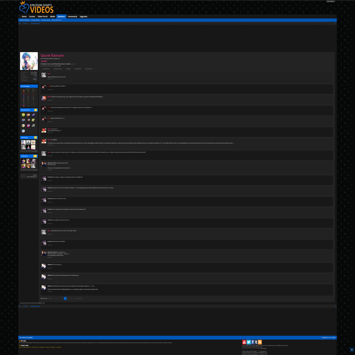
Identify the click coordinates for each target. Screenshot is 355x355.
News (20, 347)
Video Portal (42, 16)
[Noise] (33, 142)
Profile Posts (46, 69)
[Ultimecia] (33, 161)
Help (333, 338)
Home (24, 16)
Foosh (49, 177)
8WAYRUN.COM (41, 303)
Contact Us (326, 338)
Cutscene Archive (27, 347)
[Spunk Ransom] (23, 142)
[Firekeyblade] (28, 166)
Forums (32, 16)
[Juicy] (28, 161)
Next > (80, 298)
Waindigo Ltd (263, 351)
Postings (68, 69)
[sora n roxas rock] (23, 161)
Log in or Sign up (330, 1)
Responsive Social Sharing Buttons (250, 354)
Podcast (48, 347)
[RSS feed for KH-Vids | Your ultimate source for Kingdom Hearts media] (260, 342)
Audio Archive (35, 347)
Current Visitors (35, 20)
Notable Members (25, 20)
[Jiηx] (28, 147)
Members (61, 16)
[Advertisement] (177, 39)
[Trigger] (33, 147)
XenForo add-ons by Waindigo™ (249, 351)
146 (77, 298)
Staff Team (53, 347)
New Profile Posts (57, 20)
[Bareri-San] (23, 166)
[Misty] (28, 142)
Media (52, 16)
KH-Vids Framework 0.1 (252, 347)
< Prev (49, 298)
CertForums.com (264, 354)
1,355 (35, 77)
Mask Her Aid (51, 163)
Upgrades (83, 16)
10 (35, 110)
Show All (35, 151)
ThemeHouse (263, 348)
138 (35, 156)
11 (71, 298)
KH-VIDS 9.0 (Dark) (26, 338)
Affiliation (59, 347)
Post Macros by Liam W (278, 345)
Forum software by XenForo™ (254, 345)
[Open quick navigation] (335, 23)
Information (78, 69)
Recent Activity (58, 69)
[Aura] (23, 147)
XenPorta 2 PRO (23, 303)
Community (72, 16)
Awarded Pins (88, 69)
